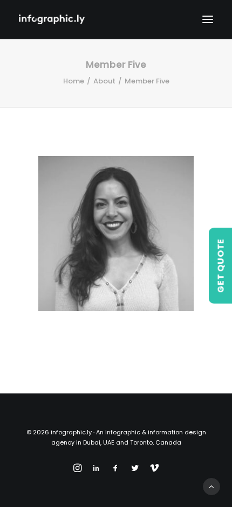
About (104, 81)
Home (73, 81)
